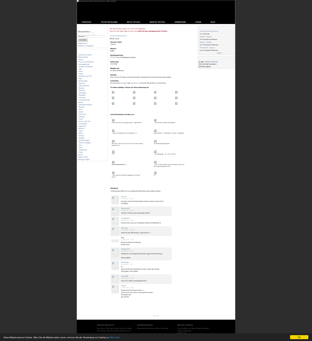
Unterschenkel (84, 100)
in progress (83, 124)
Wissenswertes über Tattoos (146, 328)
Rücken (81, 88)
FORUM (198, 22)
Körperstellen (83, 57)
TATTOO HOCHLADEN (109, 22)
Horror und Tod (84, 121)
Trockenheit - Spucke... (208, 48)
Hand (81, 71)
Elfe (125, 328)
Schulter (82, 90)
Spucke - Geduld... (206, 42)
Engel (111, 328)
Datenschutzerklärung (184, 331)
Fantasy (82, 117)
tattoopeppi (125, 262)
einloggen (123, 83)
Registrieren (82, 43)
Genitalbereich (84, 64)
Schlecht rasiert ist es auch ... (209, 31)
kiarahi (123, 286)
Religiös (81, 138)
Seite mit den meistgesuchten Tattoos (152, 31)
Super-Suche (83, 157)
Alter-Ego (124, 228)
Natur (81, 133)
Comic (81, 112)
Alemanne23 (125, 208)
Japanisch (82, 126)
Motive (80, 102)
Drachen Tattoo (119, 328)
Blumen (81, 107)
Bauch (81, 59)
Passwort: (82, 36)
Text (80, 145)
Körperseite (83, 81)
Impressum (205, 328)
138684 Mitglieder (211, 62)
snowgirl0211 (125, 218)
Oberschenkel (84, 86)
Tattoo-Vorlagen (85, 143)
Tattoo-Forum (160, 328)
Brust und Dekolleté (86, 62)
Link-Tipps (192, 328)
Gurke (81, 119)
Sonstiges (82, 93)
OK (299, 337)
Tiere (81, 147)
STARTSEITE (86, 22)
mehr (219, 53)
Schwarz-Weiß (84, 140)
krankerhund (125, 249)
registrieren (134, 83)
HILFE (213, 22)
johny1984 (124, 276)
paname (124, 197)
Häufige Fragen (84, 159)
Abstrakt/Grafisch (85, 105)
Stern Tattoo (101, 328)
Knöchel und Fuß (85, 76)
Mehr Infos (115, 337)
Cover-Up (82, 114)
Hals (80, 69)
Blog (166, 328)
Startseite (113, 36)
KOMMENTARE (180, 22)
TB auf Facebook (182, 328)
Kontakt (198, 328)
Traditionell (83, 150)
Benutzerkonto (122, 36)
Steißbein (82, 95)
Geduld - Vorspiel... (206, 37)
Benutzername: (84, 31)
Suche (80, 155)
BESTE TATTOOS (133, 22)
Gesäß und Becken (86, 67)
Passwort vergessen (86, 46)
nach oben (156, 316)
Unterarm (82, 98)
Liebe (81, 131)
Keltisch (81, 128)
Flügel (129, 328)
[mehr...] (128, 331)
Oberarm (82, 83)
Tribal (81, 152)
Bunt (80, 109)
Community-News (85, 55)
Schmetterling (101, 331)
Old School (110, 331)
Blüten (116, 331)
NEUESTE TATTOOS (157, 22)
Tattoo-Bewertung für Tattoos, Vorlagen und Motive (103, 1)
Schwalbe (122, 331)
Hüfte (81, 74)
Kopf (80, 78)
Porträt (81, 136)
